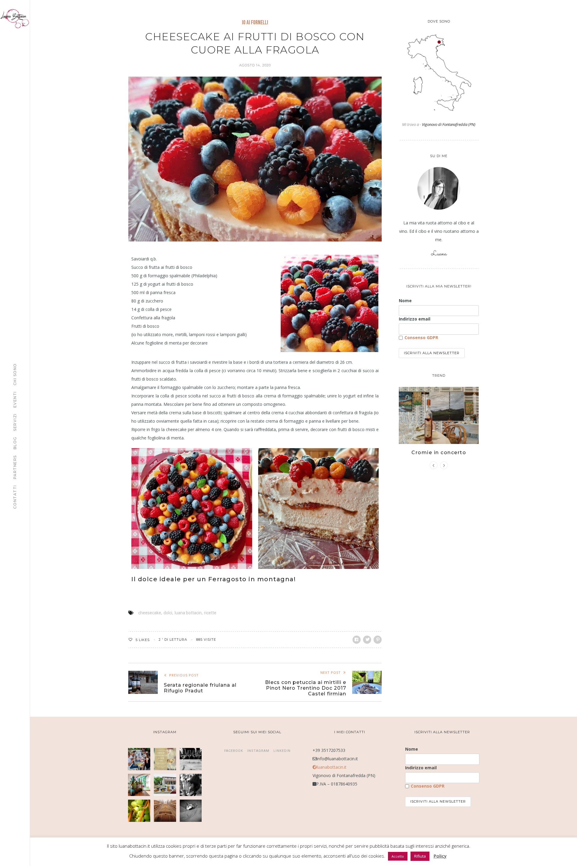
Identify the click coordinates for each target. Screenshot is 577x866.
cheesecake (149, 612)
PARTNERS (15, 467)
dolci (167, 612)
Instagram (258, 751)
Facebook (233, 751)
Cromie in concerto (438, 452)
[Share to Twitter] (367, 640)
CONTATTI (15, 497)
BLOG (15, 442)
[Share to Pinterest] (378, 640)
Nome (405, 300)
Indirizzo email (414, 319)
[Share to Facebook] (357, 640)
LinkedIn (282, 751)
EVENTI (15, 399)
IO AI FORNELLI (255, 23)
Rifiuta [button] (420, 856)
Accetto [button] (398, 856)
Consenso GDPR (421, 337)
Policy (440, 856)
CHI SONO (15, 374)
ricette (210, 612)
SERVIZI (15, 422)
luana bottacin (188, 612)
